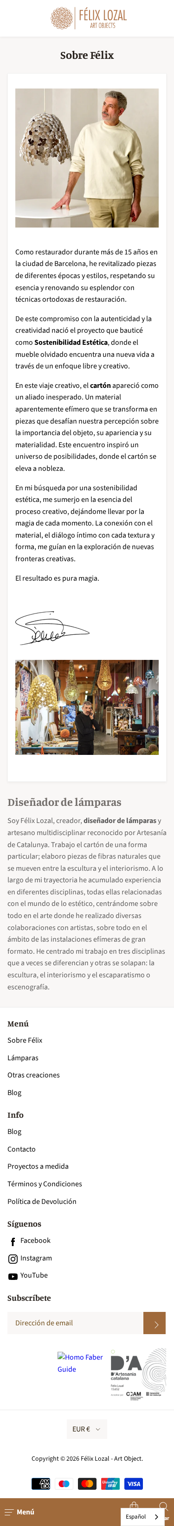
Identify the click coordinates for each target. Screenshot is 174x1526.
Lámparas (23, 1058)
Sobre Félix (24, 1040)
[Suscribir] (154, 1323)
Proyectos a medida (38, 1166)
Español (136, 1517)
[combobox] (143, 1517)
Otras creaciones (33, 1075)
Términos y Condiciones (44, 1184)
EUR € (81, 1429)
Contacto (21, 1149)
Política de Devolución (42, 1202)
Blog (14, 1093)
